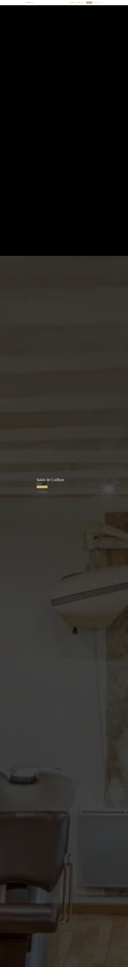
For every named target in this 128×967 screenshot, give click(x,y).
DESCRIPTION (72, 2)
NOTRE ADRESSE (80, 2)
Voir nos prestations (42, 486)
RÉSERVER (89, 2)
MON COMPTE (97, 2)
